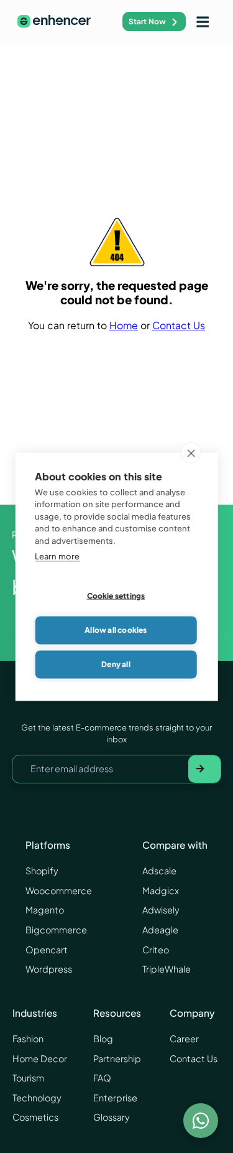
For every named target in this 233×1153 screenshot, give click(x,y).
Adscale (159, 870)
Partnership (117, 1058)
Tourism (28, 1077)
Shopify (41, 870)
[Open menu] (203, 22)
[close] (191, 452)
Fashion (27, 1038)
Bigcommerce (56, 929)
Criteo (155, 949)
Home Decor (39, 1058)
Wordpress (48, 968)
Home (123, 325)
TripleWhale (166, 968)
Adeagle (160, 929)
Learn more (57, 556)
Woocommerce (58, 890)
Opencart (46, 949)
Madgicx (160, 890)
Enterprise (115, 1097)
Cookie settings (116, 595)
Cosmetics (35, 1117)
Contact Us (178, 325)
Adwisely (161, 909)
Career (184, 1038)
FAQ (102, 1077)
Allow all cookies (116, 630)
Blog (103, 1038)
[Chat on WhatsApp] (200, 1120)
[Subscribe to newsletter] (204, 769)
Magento (44, 909)
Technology (37, 1097)
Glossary (111, 1117)
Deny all (115, 664)
